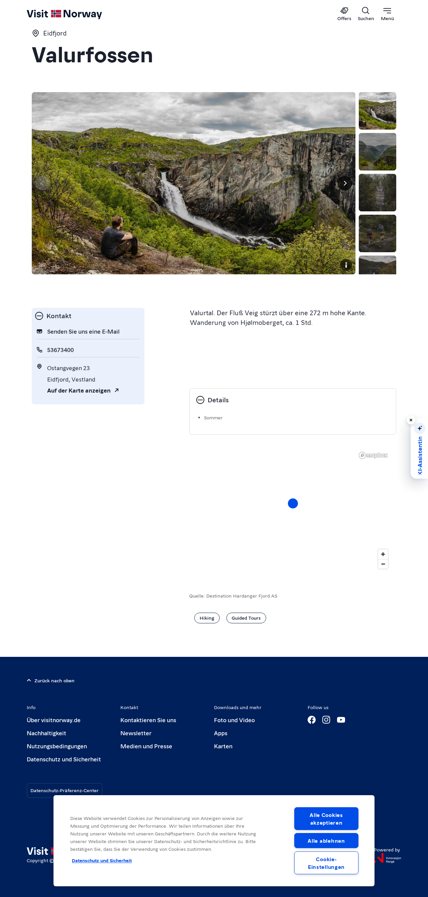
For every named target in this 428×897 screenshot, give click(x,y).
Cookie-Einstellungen (326, 862)
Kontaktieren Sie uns (148, 719)
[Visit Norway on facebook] (312, 720)
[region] (214, 840)
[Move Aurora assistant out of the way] (411, 420)
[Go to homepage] (75, 14)
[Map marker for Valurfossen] (293, 503)
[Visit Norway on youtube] (341, 720)
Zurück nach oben (54, 680)
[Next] (344, 183)
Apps (220, 733)
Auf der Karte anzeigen (79, 390)
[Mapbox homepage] (373, 455)
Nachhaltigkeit (46, 733)
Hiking (207, 618)
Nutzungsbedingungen (57, 746)
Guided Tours (246, 618)
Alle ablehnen (326, 840)
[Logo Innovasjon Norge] (387, 858)
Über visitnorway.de (54, 719)
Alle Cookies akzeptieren (326, 818)
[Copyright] (346, 265)
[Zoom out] (383, 564)
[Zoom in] (383, 554)
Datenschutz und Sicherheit (64, 759)
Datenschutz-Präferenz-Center (64, 790)
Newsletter (135, 733)
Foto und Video (234, 719)
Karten (223, 746)
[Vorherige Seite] (42, 183)
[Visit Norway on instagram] (326, 720)
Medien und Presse (146, 746)
